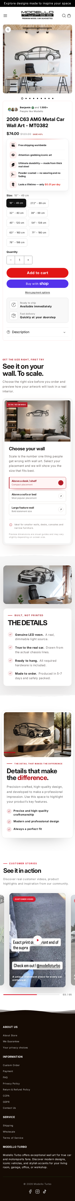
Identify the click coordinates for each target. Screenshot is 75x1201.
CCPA (6, 1095)
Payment (8, 1071)
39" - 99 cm (38, 212)
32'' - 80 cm (16, 212)
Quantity (12, 251)
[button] (5, 15)
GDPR (6, 1102)
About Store (10, 1035)
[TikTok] (45, 1191)
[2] (26, 98)
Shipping (8, 1125)
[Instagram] (37, 1191)
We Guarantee (11, 1041)
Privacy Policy (11, 1083)
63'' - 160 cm (17, 232)
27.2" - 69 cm (38, 203)
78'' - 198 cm (16, 242)
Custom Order (11, 1065)
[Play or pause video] (37, 940)
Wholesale (9, 1131)
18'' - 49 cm (16, 202)
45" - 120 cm (16, 222)
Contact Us (9, 1108)
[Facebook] (30, 1191)
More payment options (37, 292)
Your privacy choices (15, 1047)
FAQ (5, 1077)
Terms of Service (13, 1138)
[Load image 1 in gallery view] (22, 98)
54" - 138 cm (38, 222)
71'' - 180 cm (39, 232)
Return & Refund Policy (16, 1089)
